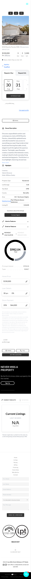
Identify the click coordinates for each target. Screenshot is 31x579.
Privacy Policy (4, 576)
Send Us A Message (16, 515)
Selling (15, 465)
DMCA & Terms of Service (17, 576)
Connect (15, 475)
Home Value (15, 470)
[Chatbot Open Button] (26, 574)
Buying (15, 462)
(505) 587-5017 (16, 552)
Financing (15, 467)
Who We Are (15, 472)
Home (15, 457)
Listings (16, 460)
